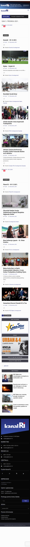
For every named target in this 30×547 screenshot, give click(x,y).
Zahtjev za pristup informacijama (8, 519)
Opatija (6, 144)
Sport (5, 61)
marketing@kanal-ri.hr (8, 447)
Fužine (5, 89)
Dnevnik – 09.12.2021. (10, 40)
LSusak (5, 274)
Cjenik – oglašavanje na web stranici (9, 493)
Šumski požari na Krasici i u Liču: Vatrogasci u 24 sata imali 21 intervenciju (20, 386)
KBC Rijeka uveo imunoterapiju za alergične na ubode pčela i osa (20, 376)
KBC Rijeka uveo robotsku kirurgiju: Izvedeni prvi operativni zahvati (19, 396)
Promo (5, 235)
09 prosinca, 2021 (13, 42)
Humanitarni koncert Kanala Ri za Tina (15, 303)
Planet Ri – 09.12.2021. (10, 184)
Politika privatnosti (5, 515)
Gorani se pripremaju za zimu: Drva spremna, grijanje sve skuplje (21, 406)
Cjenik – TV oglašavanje (6, 491)
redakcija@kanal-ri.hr (8, 438)
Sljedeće (9, 315)
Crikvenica (6, 263)
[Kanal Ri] (4, 10)
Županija (5, 103)
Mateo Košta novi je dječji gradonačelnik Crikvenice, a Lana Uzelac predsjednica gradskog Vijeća (14, 270)
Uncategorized (16, 47)
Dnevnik (6, 35)
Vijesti (20, 101)
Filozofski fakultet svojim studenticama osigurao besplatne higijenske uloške (13, 212)
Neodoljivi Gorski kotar (10, 94)
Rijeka (12, 310)
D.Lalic (5, 42)
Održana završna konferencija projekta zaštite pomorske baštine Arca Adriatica (13, 151)
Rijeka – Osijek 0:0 (9, 66)
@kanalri (6, 365)
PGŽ (5, 116)
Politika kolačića (4, 517)
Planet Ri (6, 179)
